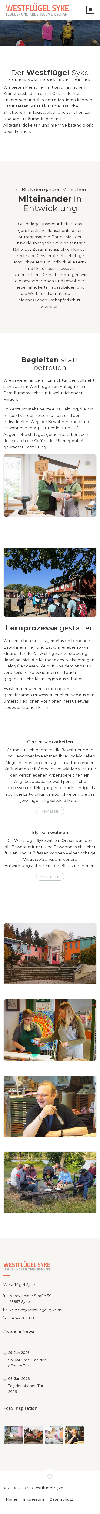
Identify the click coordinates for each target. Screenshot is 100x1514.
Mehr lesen (50, 811)
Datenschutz (61, 1499)
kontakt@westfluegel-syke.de (35, 1310)
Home (11, 1499)
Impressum (33, 1499)
